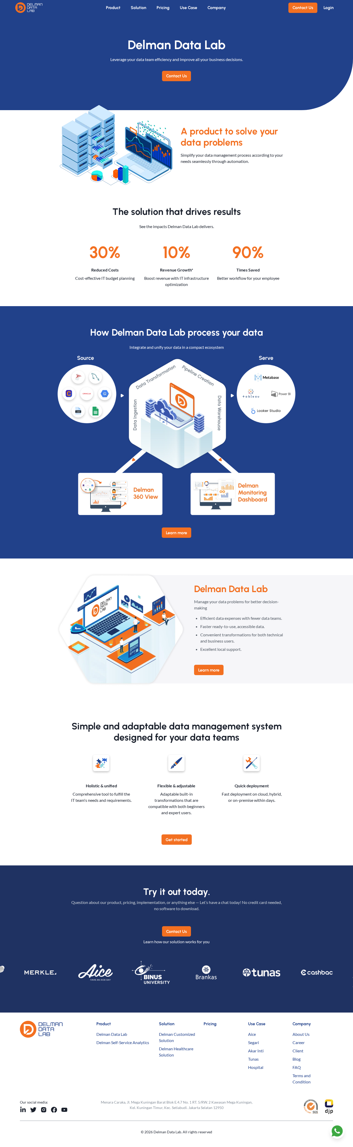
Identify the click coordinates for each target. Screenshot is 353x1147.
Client (298, 1050)
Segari (253, 1042)
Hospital (255, 1067)
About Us (301, 1034)
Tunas (253, 1059)
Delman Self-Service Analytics (122, 1042)
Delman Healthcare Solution (176, 1051)
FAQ (297, 1067)
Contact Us (303, 7)
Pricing (163, 7)
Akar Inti (256, 1050)
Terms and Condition (302, 1078)
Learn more (176, 532)
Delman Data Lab (111, 1034)
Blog (297, 1059)
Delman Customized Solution (177, 1037)
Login (329, 7)
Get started (177, 839)
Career (299, 1042)
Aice (252, 1034)
